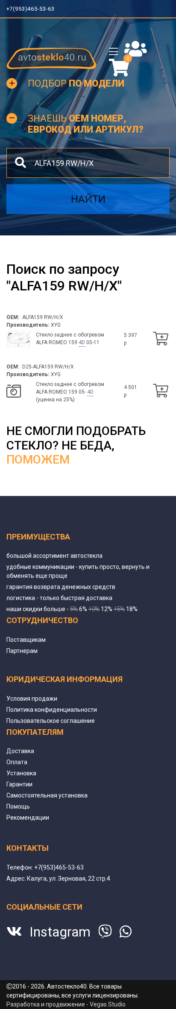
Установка (21, 773)
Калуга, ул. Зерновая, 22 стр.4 (68, 878)
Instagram (60, 932)
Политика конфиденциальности (51, 709)
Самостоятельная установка (47, 795)
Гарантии (19, 784)
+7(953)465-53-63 (31, 8)
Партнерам (22, 650)
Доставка (20, 751)
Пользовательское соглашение (50, 720)
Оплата (16, 762)
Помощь (18, 806)
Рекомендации (27, 817)
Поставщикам (26, 639)
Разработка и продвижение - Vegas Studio (66, 1004)
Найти (88, 199)
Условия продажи (31, 698)
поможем (38, 459)
